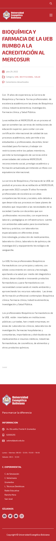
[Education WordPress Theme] (28, 400)
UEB (17, 77)
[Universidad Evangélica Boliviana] (13, 15)
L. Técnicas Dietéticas (14, 486)
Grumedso (9, 482)
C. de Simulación (12, 474)
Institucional (26, 77)
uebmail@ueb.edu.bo (15, 440)
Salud (37, 77)
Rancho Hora (10, 494)
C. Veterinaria (11, 478)
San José (9, 499)
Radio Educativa (12, 490)
